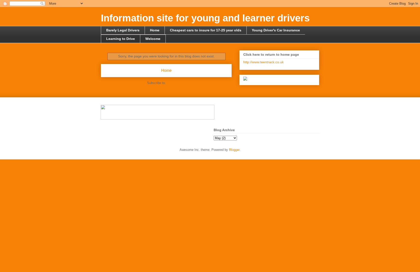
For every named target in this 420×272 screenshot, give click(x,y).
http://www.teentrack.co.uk (263, 62)
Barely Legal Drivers (123, 30)
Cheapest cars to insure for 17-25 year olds (205, 30)
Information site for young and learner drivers (205, 18)
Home (154, 30)
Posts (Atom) (176, 83)
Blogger (234, 150)
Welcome (152, 39)
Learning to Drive (120, 39)
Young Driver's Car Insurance (276, 30)
